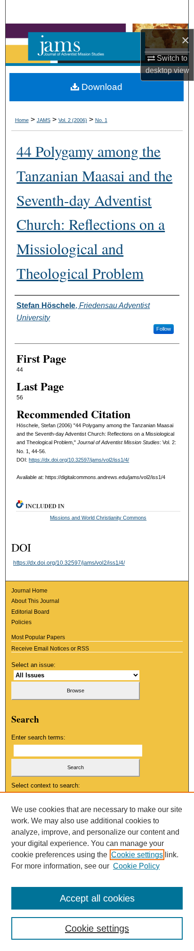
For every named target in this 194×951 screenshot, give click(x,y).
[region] (97, 871)
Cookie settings (137, 855)
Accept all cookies (97, 898)
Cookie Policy (136, 866)
